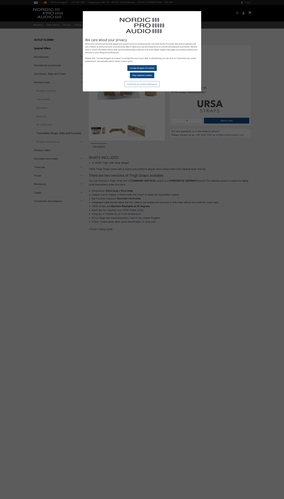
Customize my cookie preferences (142, 84)
